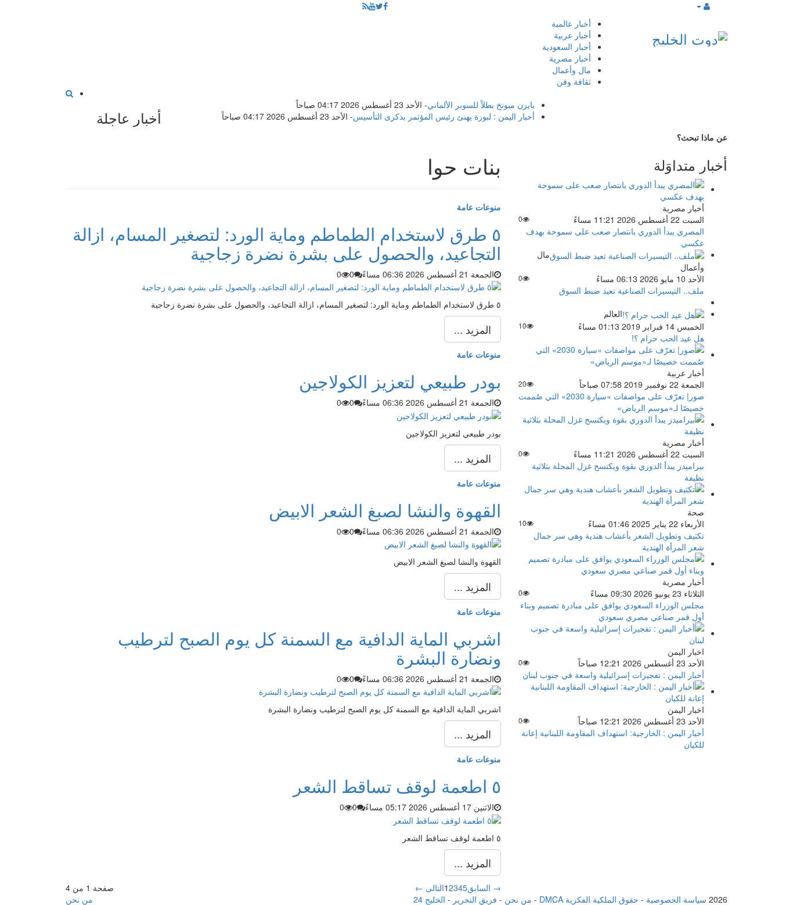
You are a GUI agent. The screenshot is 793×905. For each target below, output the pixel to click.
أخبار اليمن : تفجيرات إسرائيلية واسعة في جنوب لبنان (613, 674)
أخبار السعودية (566, 46)
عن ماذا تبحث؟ (702, 137)
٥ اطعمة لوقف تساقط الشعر (397, 785)
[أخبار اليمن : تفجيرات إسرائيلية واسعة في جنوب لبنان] (611, 633)
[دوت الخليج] (689, 36)
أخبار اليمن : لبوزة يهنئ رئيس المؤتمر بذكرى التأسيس (444, 116)
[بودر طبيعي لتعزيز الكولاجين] (448, 414)
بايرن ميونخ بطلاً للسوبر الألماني (481, 104)
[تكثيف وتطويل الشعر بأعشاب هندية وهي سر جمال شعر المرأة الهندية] (611, 493)
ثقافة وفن (574, 81)
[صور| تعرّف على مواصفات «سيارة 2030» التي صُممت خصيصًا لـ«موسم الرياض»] (611, 354)
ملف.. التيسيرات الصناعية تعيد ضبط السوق (631, 290)
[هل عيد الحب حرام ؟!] (663, 313)
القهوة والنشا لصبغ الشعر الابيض (385, 509)
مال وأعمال (571, 69)
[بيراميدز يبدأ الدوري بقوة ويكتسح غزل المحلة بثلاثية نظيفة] (611, 424)
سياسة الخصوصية (676, 899)
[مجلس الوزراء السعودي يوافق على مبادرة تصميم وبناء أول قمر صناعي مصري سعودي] (611, 563)
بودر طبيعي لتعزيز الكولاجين (400, 381)
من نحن (518, 899)
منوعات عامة (479, 206)
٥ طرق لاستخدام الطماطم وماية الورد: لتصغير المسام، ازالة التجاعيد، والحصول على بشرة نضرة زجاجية (287, 243)
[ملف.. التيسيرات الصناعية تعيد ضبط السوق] (627, 254)
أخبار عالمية (571, 23)
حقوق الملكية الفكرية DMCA (589, 899)
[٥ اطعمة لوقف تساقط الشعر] (447, 818)
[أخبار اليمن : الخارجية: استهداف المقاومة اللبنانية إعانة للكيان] (611, 691)
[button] (702, 6)
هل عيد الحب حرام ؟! (668, 338)
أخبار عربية (572, 35)
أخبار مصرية (570, 58)
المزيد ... (472, 329)
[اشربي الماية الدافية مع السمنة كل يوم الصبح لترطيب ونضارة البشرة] (380, 690)
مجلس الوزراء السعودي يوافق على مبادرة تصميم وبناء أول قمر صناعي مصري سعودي (612, 610)
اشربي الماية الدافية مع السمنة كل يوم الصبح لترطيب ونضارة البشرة (309, 648)
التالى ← (429, 887)
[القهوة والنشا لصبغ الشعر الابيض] (442, 543)
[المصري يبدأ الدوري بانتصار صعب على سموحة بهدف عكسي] (611, 188)
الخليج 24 (429, 899)
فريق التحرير (475, 899)
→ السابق (484, 887)
